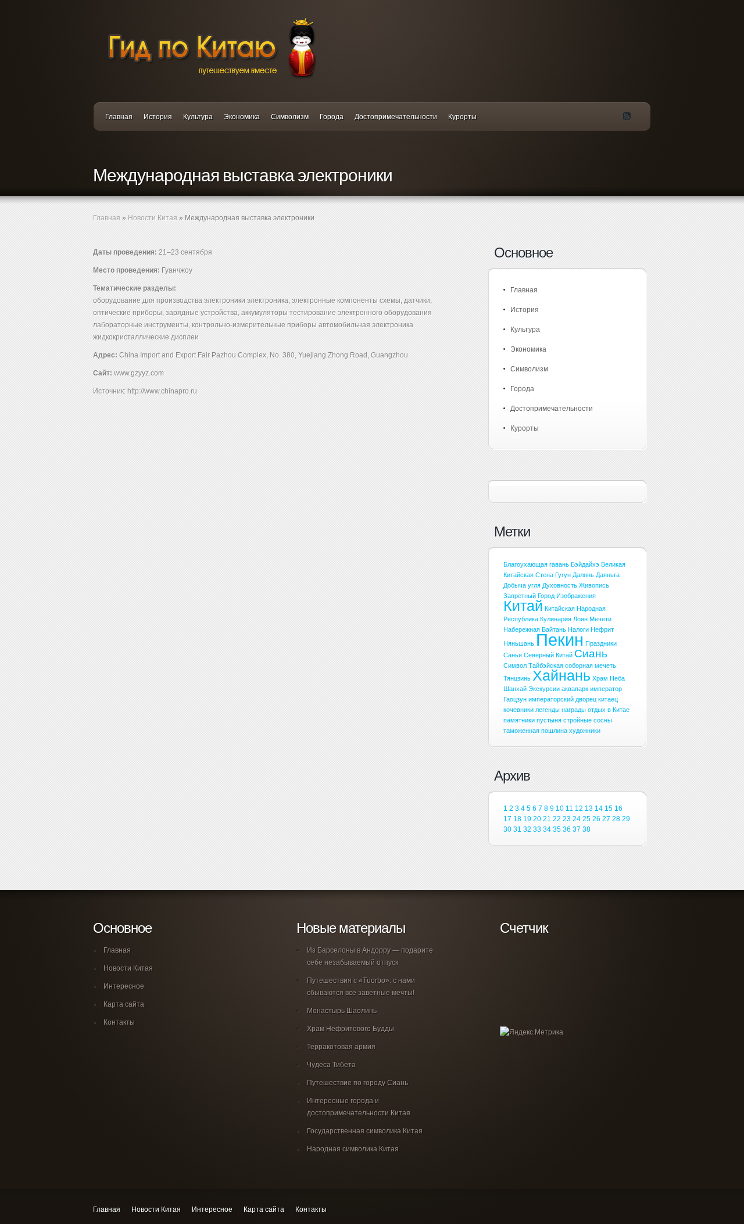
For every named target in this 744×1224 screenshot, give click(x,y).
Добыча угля (522, 585)
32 (527, 829)
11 (569, 808)
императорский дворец (562, 699)
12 (579, 808)
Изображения (576, 595)
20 (537, 819)
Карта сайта (123, 1004)
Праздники (601, 643)
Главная (119, 117)
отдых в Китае (608, 709)
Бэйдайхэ (585, 564)
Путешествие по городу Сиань (357, 1083)
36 (567, 829)
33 (537, 829)
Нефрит (602, 629)
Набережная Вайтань (534, 629)
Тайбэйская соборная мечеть (572, 665)
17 (507, 819)
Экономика (242, 117)
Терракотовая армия (341, 1047)
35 (557, 829)
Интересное (123, 986)
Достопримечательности (396, 117)
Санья (512, 655)
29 (626, 819)
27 (606, 819)
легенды (547, 709)
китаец (608, 699)
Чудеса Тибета (331, 1065)
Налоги (578, 629)
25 (586, 819)
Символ (515, 665)
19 (527, 819)
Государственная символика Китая (365, 1131)
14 (599, 808)
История (158, 117)
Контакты (119, 1022)
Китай (523, 606)
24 (577, 819)
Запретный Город (529, 595)
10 (560, 808)
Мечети (600, 618)
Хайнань (561, 675)
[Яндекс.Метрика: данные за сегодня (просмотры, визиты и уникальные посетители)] (531, 1032)
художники (584, 730)
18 (517, 819)
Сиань (590, 653)
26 (596, 819)
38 (586, 829)
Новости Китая (152, 218)
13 (589, 808)
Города (332, 117)
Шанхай (515, 688)
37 (577, 829)
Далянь (583, 574)
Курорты (462, 117)
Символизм (290, 117)
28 (616, 819)
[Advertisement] (229, 444)
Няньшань (518, 643)
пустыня (548, 720)
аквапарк (574, 688)
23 (567, 819)
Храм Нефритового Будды (350, 1029)
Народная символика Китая (353, 1149)
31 (517, 829)
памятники (519, 720)
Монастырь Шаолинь (342, 1011)
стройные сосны (587, 720)
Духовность (559, 585)
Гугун (563, 574)
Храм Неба (608, 678)
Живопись (594, 585)
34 (547, 829)
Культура (198, 117)
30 (507, 829)
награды (573, 709)
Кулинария (555, 618)
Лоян (580, 618)
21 (547, 819)
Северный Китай (548, 655)
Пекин (560, 639)
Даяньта (608, 574)
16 (618, 808)
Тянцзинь (517, 678)
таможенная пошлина (535, 730)
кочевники (518, 709)
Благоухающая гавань (536, 564)
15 (608, 808)
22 (557, 819)
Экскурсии (544, 688)
